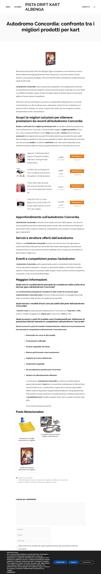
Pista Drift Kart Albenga (42, 7)
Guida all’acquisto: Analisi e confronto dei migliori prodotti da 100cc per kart (43, 480)
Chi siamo (17, 7)
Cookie (9, 570)
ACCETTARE (60, 562)
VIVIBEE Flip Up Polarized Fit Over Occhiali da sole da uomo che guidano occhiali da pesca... (38, 173)
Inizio (8, 7)
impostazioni (11, 572)
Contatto (86, 7)
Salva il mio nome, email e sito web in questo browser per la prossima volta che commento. (48, 547)
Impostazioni (87, 562)
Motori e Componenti (25, 478)
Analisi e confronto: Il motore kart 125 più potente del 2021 (37, 482)
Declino (73, 562)
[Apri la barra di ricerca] (94, 7)
